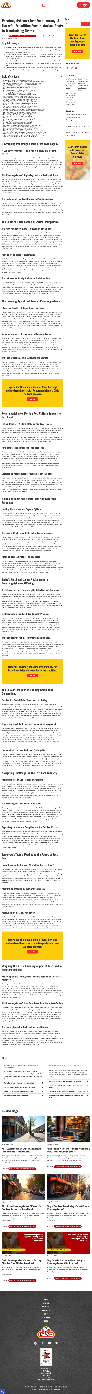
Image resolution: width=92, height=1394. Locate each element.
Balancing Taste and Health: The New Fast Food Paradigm (20, 103)
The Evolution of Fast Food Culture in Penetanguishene (22, 84)
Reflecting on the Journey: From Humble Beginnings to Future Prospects (27, 134)
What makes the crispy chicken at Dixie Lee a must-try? (19, 1083)
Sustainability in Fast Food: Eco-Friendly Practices (21, 112)
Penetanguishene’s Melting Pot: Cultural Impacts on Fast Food (21, 97)
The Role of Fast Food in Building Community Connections (20, 115)
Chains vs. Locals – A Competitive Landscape (19, 93)
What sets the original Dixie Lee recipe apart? (16, 1095)
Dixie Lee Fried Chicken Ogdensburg (77, 132)
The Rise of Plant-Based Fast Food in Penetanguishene (22, 106)
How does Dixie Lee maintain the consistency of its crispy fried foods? (66, 1096)
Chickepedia (46, 1307)
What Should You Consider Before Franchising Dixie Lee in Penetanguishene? (68, 1150)
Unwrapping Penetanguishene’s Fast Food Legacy (18, 80)
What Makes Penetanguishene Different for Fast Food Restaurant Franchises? (22, 1208)
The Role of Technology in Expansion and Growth (20, 96)
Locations (46, 1303)
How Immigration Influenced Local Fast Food (19, 100)
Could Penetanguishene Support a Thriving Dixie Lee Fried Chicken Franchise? (33, 1237)
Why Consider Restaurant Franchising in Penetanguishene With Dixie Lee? (78, 1237)
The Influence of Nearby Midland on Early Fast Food (21, 90)
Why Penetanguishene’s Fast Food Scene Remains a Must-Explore (26, 135)
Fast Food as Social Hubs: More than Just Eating (20, 116)
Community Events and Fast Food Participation (20, 119)
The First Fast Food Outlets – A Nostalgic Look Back (21, 87)
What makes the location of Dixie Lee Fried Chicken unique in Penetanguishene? (21, 1066)
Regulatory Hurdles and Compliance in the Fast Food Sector (24, 125)
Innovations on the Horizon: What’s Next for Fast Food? (22, 128)
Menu (46, 1299)
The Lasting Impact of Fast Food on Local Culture (21, 137)
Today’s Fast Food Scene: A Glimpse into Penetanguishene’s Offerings (24, 109)
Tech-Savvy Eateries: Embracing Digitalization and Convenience (25, 111)
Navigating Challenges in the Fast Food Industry (17, 121)
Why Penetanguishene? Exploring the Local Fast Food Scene (23, 83)
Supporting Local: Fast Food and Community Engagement (23, 118)
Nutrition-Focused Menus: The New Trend (18, 108)
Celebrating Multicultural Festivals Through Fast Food (22, 102)
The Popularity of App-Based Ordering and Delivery (21, 113)
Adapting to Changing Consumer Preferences (19, 129)
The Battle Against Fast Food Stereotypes (18, 123)
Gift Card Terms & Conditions (46, 1380)
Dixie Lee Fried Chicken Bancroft (76, 114)
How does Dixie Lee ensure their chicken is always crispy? (65, 1066)
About (46, 1314)
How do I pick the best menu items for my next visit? (18, 1091)
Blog (46, 1321)
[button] (2, 1391)
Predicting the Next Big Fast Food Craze (17, 131)
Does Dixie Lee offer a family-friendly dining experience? (19, 1087)
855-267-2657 (46, 1371)
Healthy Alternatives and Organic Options (18, 105)
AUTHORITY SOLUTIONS (53, 1389)
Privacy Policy (46, 1375)
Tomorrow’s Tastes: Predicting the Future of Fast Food (19, 126)
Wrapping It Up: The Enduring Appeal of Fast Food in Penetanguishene (25, 132)
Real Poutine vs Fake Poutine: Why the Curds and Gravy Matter (71, 83)
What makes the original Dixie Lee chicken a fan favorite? (65, 1081)
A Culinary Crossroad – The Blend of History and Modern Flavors (25, 82)
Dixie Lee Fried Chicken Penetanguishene (22, 36)
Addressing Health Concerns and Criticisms (19, 122)
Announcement (71, 135)
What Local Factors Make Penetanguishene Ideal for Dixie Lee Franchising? (21, 1150)
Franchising (46, 1310)
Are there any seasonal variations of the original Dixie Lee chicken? (67, 1091)
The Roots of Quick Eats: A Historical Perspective (18, 86)
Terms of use (46, 1377)
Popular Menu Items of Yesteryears (16, 89)
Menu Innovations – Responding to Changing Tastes (21, 95)
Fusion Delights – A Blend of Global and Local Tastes (21, 99)
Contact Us (46, 1317)
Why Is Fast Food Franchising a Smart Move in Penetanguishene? (68, 1208)
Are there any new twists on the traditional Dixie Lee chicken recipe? (66, 1086)
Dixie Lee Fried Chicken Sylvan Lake (77, 126)
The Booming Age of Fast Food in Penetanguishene (18, 92)
